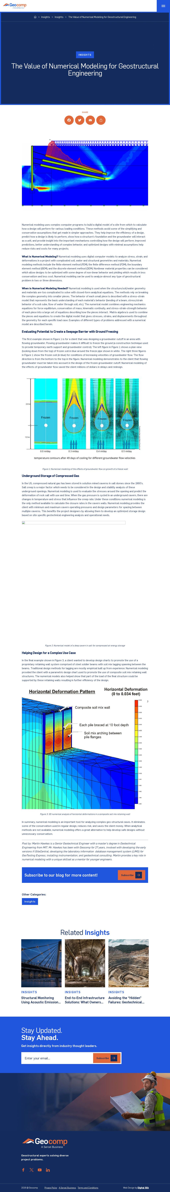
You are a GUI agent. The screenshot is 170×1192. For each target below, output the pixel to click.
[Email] (90, 120)
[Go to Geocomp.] (35, 17)
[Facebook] (69, 120)
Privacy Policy (50, 1187)
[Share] (101, 120)
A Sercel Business (67, 1187)
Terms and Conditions (88, 1187)
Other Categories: (34, 894)
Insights (85, 54)
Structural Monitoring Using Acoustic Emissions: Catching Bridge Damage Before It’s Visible (41, 1000)
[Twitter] (79, 120)
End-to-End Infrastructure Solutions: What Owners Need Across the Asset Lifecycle (85, 1000)
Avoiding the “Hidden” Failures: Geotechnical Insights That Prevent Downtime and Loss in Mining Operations (125, 1000)
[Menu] (163, 6)
